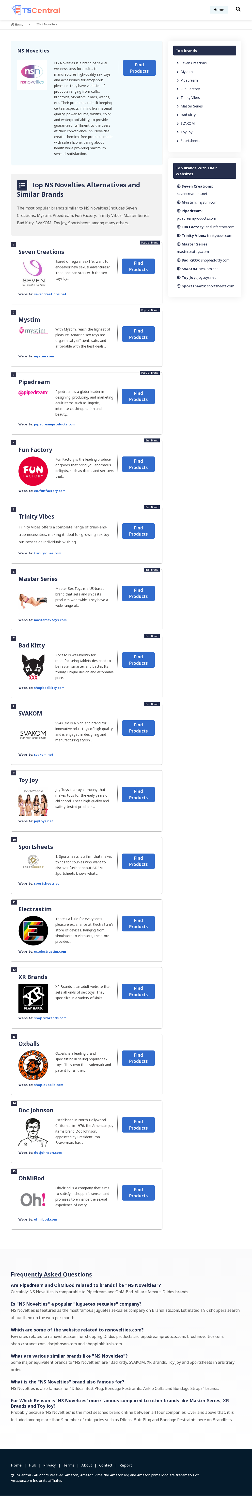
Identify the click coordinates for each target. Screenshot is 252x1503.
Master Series (38, 579)
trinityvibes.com (47, 553)
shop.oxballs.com (48, 1085)
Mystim (29, 319)
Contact (105, 1465)
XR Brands (32, 977)
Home (218, 9)
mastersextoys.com (50, 620)
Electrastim (35, 909)
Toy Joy (28, 780)
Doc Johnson (35, 1110)
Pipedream (34, 382)
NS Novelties (33, 50)
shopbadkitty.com (49, 687)
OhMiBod (31, 1178)
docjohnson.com (48, 1152)
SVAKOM (30, 713)
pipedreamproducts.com (54, 424)
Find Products (139, 68)
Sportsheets (35, 847)
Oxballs (29, 1044)
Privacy (49, 1465)
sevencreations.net (50, 294)
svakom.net (43, 754)
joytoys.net (43, 821)
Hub (32, 1465)
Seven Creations (41, 252)
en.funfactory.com (49, 491)
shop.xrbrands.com (50, 1018)
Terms (68, 1465)
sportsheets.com (48, 883)
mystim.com (44, 356)
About (86, 1465)
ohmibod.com (45, 1219)
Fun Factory (35, 450)
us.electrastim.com (50, 951)
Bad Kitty (31, 645)
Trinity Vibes (36, 516)
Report (126, 1465)
